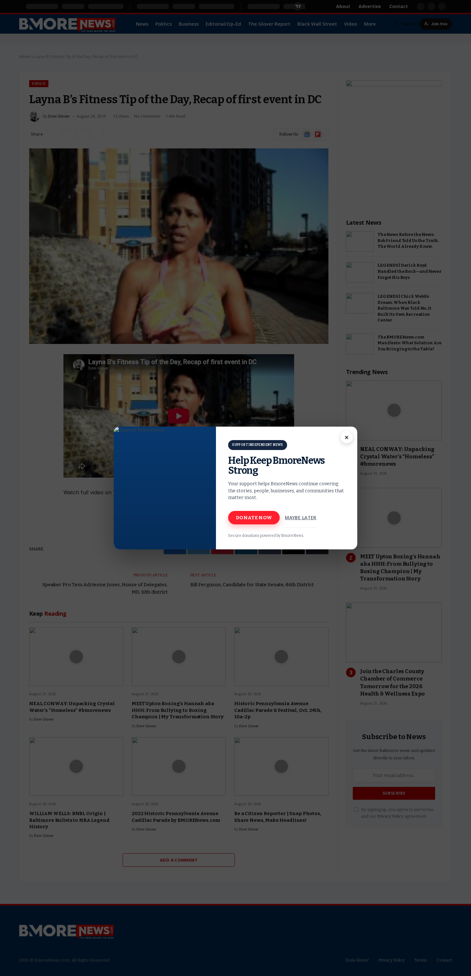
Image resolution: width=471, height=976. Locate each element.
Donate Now (254, 518)
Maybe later (301, 517)
